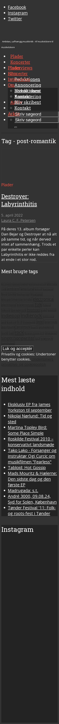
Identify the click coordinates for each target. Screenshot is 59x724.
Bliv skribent (27, 102)
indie (44, 310)
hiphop (33, 309)
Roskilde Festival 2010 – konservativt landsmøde (31, 441)
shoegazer (51, 333)
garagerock (18, 310)
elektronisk (25, 305)
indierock (31, 315)
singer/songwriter (17, 338)
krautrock (11, 322)
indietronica (48, 316)
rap (11, 333)
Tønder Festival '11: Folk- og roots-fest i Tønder (32, 510)
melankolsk (29, 322)
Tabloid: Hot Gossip (27, 467)
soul (38, 338)
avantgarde (48, 289)
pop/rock (51, 322)
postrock (23, 327)
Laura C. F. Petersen (18, 220)
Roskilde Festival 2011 (34, 333)
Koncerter (18, 73)
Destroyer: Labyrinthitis (19, 200)
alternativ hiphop (20, 284)
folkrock (5, 310)
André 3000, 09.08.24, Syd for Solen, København (32, 499)
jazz (3, 322)
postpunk (8, 327)
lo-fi (19, 322)
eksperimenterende (16, 299)
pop (40, 321)
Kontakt (22, 108)
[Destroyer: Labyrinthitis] (29, 179)
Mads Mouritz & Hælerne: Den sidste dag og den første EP (32, 479)
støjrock (47, 338)
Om (11, 85)
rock (19, 332)
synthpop (7, 343)
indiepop (10, 315)
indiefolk (52, 310)
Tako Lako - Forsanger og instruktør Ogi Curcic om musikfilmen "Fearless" (32, 456)
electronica (43, 299)
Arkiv (14, 113)
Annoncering (27, 85)
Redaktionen (27, 90)
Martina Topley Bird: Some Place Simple (27, 430)
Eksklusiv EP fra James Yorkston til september (30, 407)
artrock (38, 289)
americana (27, 289)
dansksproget (23, 294)
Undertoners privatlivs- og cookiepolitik (27, 362)
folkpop (47, 305)
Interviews (21, 67)
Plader (14, 67)
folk (38, 304)
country (12, 294)
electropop (8, 305)
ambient (13, 289)
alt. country (6, 284)
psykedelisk (46, 327)
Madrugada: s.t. (23, 490)
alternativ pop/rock (37, 284)
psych (34, 327)
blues (4, 294)
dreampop (36, 294)
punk (4, 333)
